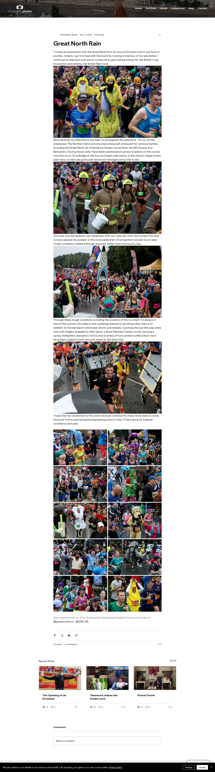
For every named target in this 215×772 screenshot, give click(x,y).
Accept (202, 767)
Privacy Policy (115, 767)
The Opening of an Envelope (54, 697)
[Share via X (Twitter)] (62, 635)
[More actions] (160, 34)
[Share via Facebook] (54, 635)
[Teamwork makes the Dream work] (107, 678)
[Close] (211, 767)
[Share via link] (76, 635)
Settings (188, 767)
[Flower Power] (155, 678)
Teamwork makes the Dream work (103, 697)
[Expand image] (80, 447)
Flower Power (146, 695)
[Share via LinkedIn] (69, 635)
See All (173, 660)
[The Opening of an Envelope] (60, 678)
